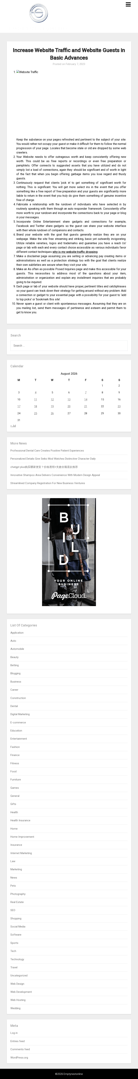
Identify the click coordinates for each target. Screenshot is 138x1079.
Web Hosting (18, 1000)
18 (35, 406)
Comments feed (20, 1049)
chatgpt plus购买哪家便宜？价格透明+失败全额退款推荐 (44, 467)
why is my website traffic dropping (75, 252)
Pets (13, 885)
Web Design (17, 983)
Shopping (15, 918)
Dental (14, 706)
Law (12, 861)
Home (14, 828)
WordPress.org (19, 1057)
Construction (18, 698)
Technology (17, 959)
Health (14, 812)
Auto (13, 640)
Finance (15, 755)
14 (85, 399)
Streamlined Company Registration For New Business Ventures (47, 483)
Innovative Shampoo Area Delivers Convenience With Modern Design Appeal (55, 475)
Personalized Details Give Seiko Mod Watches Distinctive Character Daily (53, 458)
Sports (14, 943)
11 (35, 399)
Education (16, 730)
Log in (14, 1033)
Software (15, 934)
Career (14, 689)
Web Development (21, 992)
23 (119, 406)
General (14, 796)
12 (52, 399)
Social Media (17, 926)
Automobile (17, 649)
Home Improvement (22, 836)
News (13, 877)
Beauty (14, 657)
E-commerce (18, 722)
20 (69, 406)
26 (52, 413)
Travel (13, 967)
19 (52, 406)
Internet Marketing (21, 853)
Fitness (14, 763)
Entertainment (18, 738)
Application (17, 632)
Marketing (16, 869)
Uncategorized (18, 975)
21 (85, 406)
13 (69, 399)
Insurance (16, 845)
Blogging (15, 673)
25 (35, 413)
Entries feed (17, 1041)
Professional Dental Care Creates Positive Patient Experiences (47, 450)
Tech (13, 951)
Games (14, 787)
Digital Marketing (20, 714)
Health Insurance (20, 820)
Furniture (15, 779)
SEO (12, 910)
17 (18, 406)
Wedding (15, 1008)
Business (15, 681)
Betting (14, 665)
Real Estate (17, 902)
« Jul (13, 425)
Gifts (13, 804)
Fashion (15, 747)
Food (13, 771)
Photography (18, 894)
